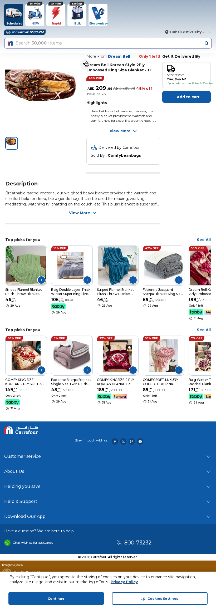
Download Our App (25, 516)
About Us (14, 471)
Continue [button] (56, 599)
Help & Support (20, 501)
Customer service (22, 456)
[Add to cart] (41, 280)
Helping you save (22, 486)
